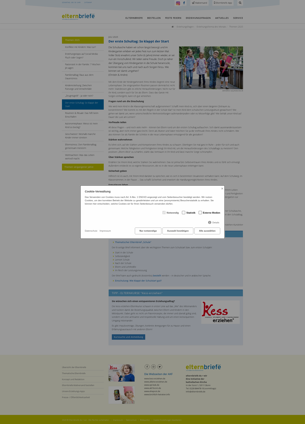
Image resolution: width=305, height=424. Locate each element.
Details (215, 222)
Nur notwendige (148, 230)
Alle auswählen (207, 230)
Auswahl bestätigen (178, 230)
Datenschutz (91, 230)
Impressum (105, 230)
